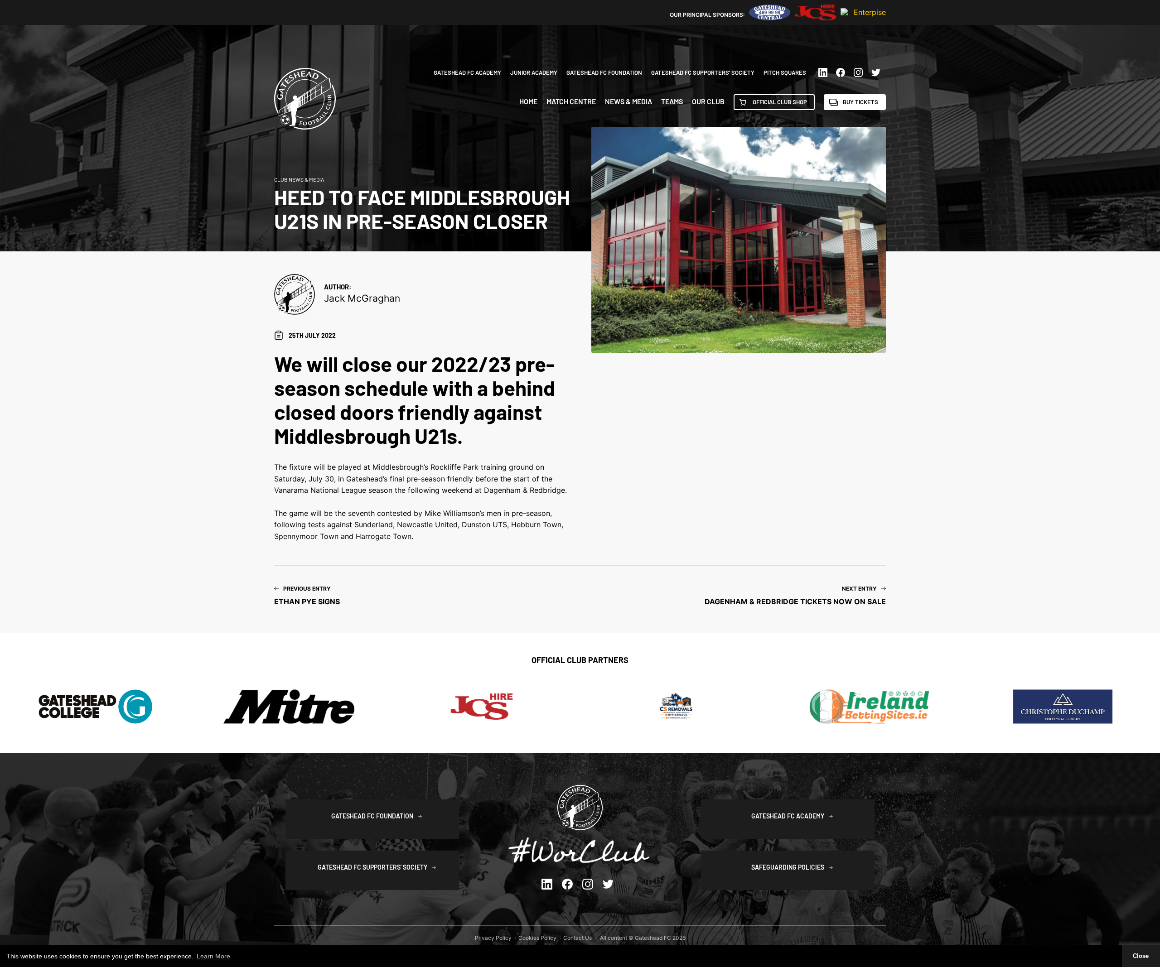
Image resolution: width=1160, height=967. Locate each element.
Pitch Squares (785, 72)
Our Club (708, 101)
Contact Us (577, 937)
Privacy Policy (493, 937)
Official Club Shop (780, 102)
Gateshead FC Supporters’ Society (702, 72)
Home (528, 101)
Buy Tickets (860, 102)
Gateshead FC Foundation (604, 72)
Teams (672, 101)
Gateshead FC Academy (467, 72)
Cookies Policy (537, 937)
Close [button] (1141, 956)
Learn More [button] (213, 956)
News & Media (628, 101)
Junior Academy (533, 72)
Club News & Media (299, 179)
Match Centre (571, 101)
